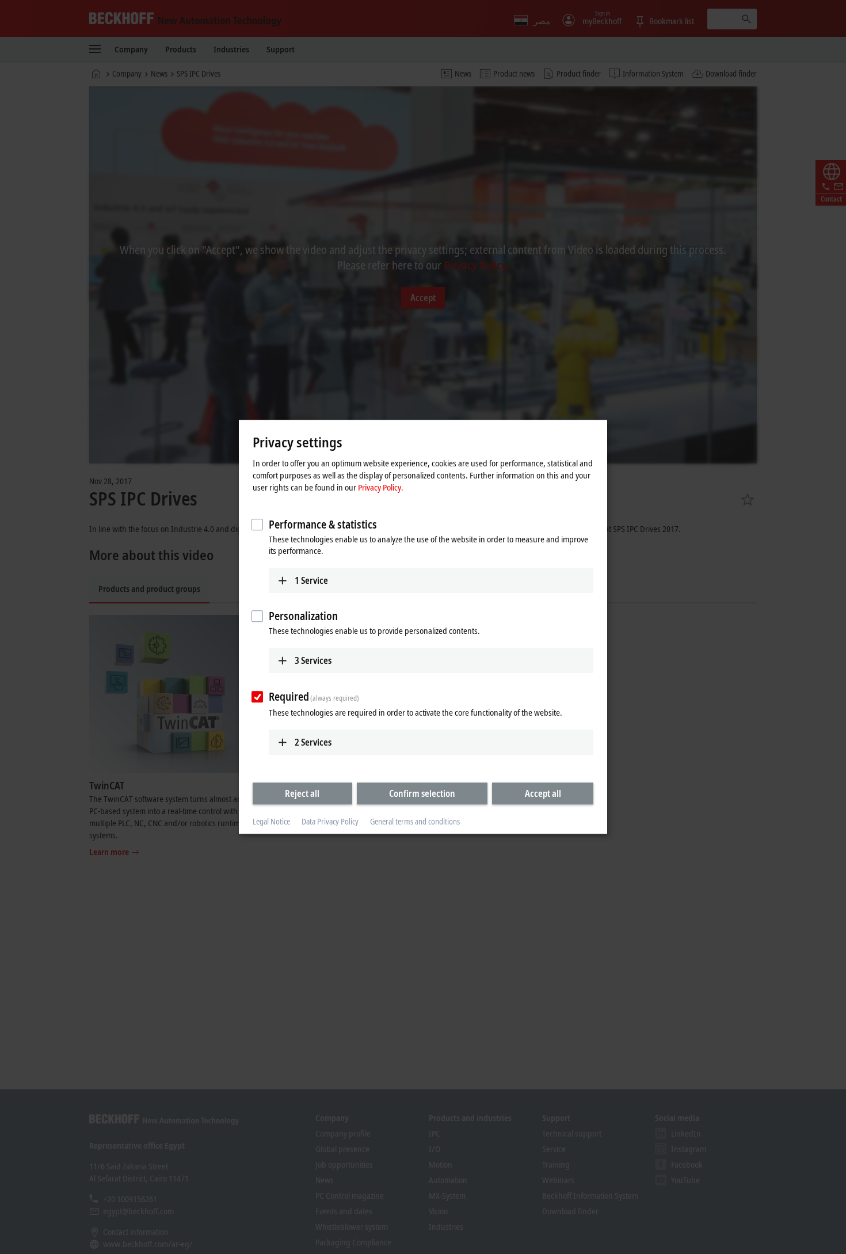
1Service (311, 580)
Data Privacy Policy (330, 821)
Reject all (302, 793)
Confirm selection (422, 793)
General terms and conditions (415, 821)
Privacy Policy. (380, 487)
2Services (313, 742)
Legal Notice (271, 821)
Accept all (543, 793)
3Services (313, 660)
